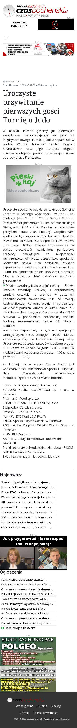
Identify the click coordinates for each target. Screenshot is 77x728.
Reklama (42, 706)
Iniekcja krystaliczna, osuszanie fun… (23, 608)
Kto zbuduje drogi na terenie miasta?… (25, 522)
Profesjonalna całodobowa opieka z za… (26, 613)
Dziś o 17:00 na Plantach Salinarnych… (24, 492)
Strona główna (24, 706)
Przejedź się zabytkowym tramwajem (24, 482)
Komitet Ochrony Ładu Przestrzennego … (26, 487)
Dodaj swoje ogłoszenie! (19, 628)
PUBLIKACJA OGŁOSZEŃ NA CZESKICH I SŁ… (28, 594)
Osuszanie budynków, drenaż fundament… (27, 589)
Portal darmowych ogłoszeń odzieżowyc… (27, 604)
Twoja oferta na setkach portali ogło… (24, 599)
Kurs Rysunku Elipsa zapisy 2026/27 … (24, 579)
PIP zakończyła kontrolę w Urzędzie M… (26, 502)
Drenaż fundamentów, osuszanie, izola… (26, 623)
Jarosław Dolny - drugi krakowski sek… (24, 507)
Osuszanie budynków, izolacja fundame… (26, 618)
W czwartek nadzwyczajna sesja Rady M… (27, 497)
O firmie (24, 712)
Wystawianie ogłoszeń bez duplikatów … (25, 584)
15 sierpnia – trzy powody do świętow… (25, 512)
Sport (17, 81)
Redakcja (55, 706)
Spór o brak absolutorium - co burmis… (25, 517)
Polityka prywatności (45, 712)
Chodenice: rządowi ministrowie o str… (25, 527)
